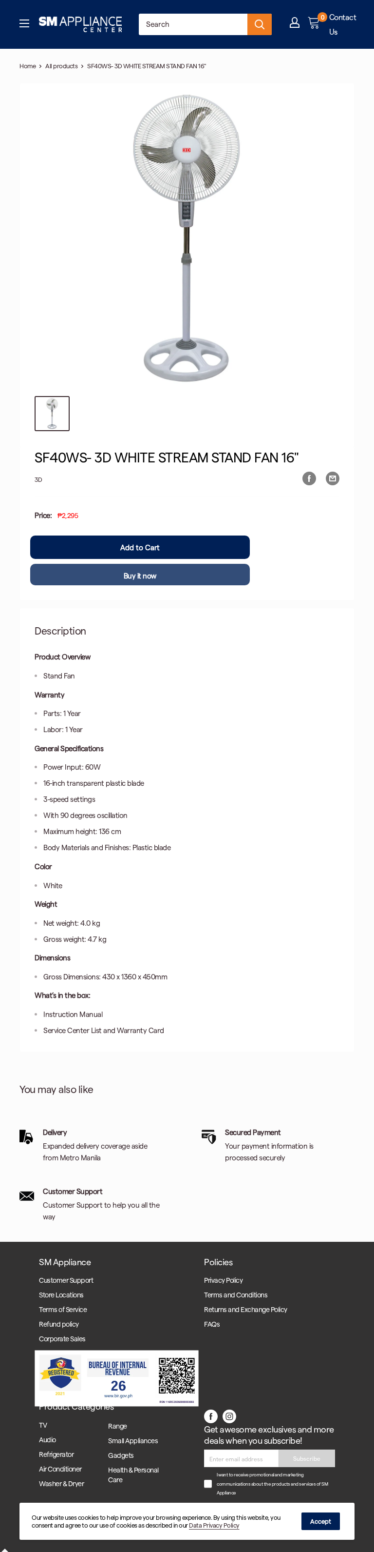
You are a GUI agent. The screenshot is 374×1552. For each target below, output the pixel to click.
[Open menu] (24, 24)
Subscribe (306, 1458)
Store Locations (61, 1295)
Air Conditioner (60, 1469)
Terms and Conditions (235, 1295)
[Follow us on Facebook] (211, 1415)
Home (27, 65)
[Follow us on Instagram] (229, 1415)
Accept (320, 1521)
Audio (47, 1439)
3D (38, 479)
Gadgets (121, 1455)
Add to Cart (140, 547)
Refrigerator (56, 1454)
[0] (314, 24)
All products (61, 65)
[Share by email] (332, 478)
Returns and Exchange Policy (245, 1309)
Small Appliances (133, 1440)
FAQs (212, 1324)
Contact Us (342, 24)
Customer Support (66, 1280)
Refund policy (59, 1324)
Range (117, 1426)
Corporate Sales (62, 1338)
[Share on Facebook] (309, 478)
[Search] (259, 24)
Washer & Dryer (61, 1483)
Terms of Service (63, 1309)
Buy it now (140, 575)
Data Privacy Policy (214, 1525)
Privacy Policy (223, 1280)
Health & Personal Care (133, 1475)
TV (43, 1425)
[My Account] (294, 24)
